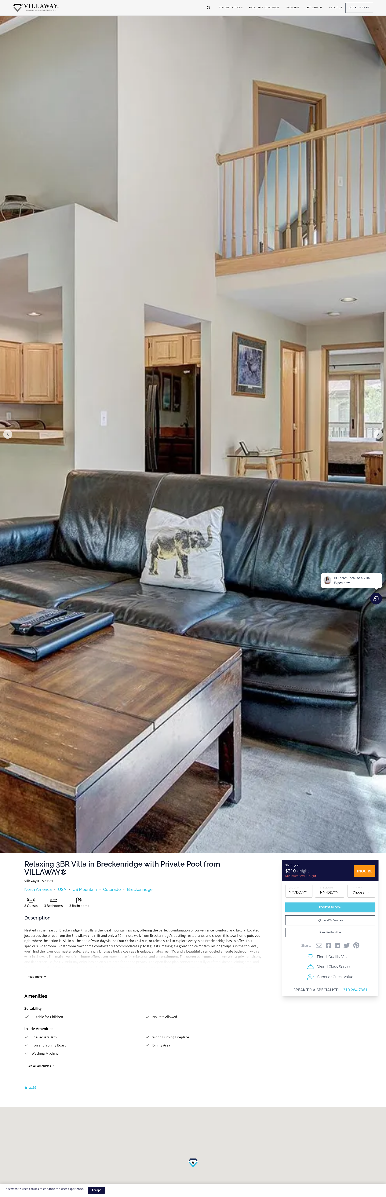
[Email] (319, 945)
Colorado (112, 889)
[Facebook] (328, 945)
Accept (96, 1190)
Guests (357, 887)
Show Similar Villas (330, 932)
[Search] (208, 7)
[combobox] (361, 892)
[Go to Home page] (36, 8)
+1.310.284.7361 (352, 990)
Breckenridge (140, 889)
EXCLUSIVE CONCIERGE (264, 7)
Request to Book (330, 907)
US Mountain (85, 889)
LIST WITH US (314, 7)
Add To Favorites (333, 920)
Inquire (364, 871)
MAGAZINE (292, 7)
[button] (7, 434)
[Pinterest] (356, 945)
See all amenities (39, 1066)
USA (62, 889)
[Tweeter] (346, 945)
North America (38, 889)
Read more (35, 977)
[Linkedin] (337, 945)
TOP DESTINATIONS (231, 7)
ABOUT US (335, 7)
